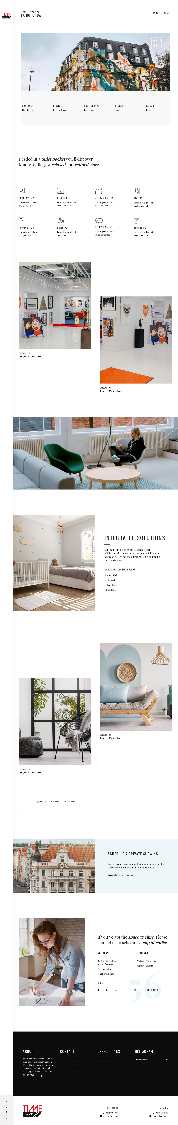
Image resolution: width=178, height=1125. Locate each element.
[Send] (167, 1059)
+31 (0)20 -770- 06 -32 (146, 961)
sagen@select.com (145, 965)
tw (107, 989)
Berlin (148, 110)
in (116, 989)
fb (98, 989)
